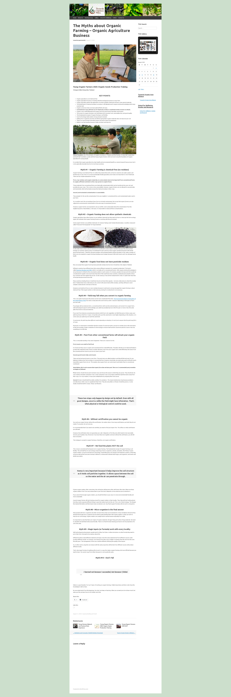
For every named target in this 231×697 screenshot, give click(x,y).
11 (142, 74)
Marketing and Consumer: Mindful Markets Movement (88, 632)
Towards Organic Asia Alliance (148, 100)
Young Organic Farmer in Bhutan (126, 632)
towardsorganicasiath (79, 40)
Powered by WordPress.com (80, 689)
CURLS (114, 17)
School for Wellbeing (105, 17)
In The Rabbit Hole (128, 245)
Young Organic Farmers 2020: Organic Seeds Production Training (107, 626)
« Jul (139, 89)
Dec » (142, 89)
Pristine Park (105, 80)
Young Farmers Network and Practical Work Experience (85, 626)
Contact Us (121, 17)
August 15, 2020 (90, 40)
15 (153, 74)
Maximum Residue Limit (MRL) (84, 270)
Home (74, 17)
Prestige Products (93, 245)
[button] (143, 47)
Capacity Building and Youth (90, 613)
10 (139, 74)
